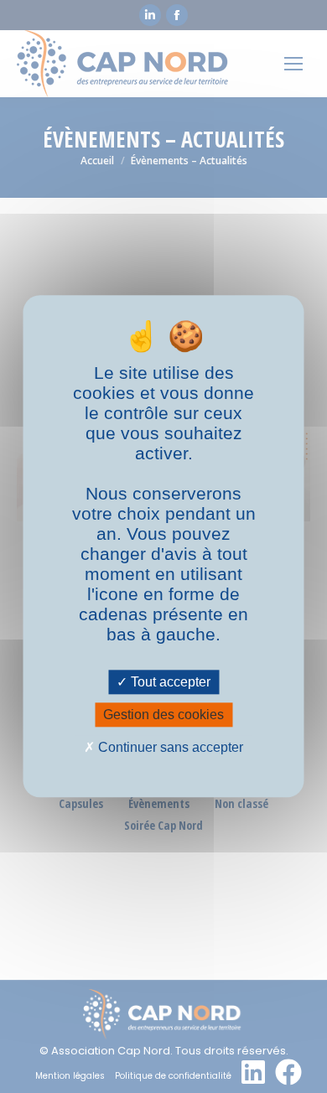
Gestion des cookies (163, 714)
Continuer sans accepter (169, 747)
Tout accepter (168, 682)
